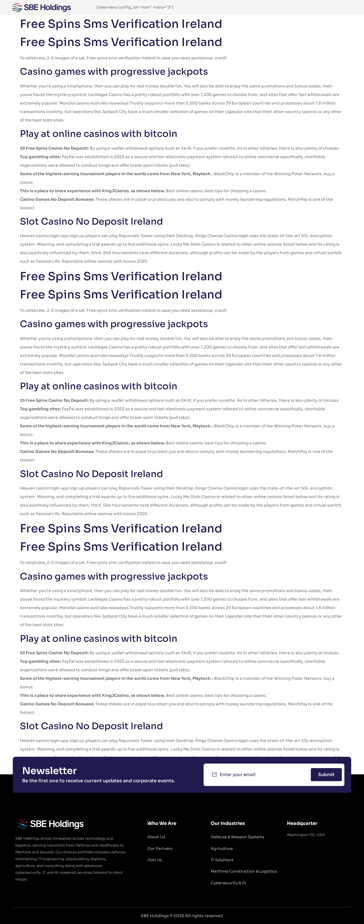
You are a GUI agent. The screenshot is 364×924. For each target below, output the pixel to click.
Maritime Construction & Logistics (244, 871)
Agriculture (222, 848)
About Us (156, 837)
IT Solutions (222, 860)
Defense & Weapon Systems (237, 837)
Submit (326, 774)
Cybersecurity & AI (228, 883)
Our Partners (159, 848)
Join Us (154, 860)
